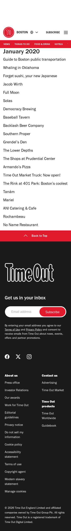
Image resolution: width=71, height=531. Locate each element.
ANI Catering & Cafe (19, 209)
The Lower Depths (18, 151)
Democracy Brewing (19, 110)
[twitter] (18, 356)
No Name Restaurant (20, 225)
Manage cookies (15, 491)
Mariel (8, 201)
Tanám (9, 192)
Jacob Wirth (13, 85)
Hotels (59, 44)
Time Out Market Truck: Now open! (31, 176)
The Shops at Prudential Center (29, 159)
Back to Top (39, 236)
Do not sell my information (14, 435)
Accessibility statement (13, 455)
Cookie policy (13, 445)
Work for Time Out (17, 405)
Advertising (49, 383)
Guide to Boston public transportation (34, 60)
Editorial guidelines (12, 415)
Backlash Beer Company (23, 126)
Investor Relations (16, 390)
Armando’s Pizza (17, 168)
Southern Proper (16, 134)
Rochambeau (14, 217)
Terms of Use (12, 330)
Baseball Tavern (16, 118)
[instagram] (29, 356)
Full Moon (11, 93)
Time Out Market (53, 390)
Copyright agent (15, 472)
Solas (7, 101)
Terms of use (13, 464)
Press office (12, 383)
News (7, 44)
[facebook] (7, 356)
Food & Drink (42, 44)
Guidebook (49, 426)
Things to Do (22, 44)
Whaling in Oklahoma (21, 68)
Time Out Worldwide (49, 416)
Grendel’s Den (15, 143)
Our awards (12, 398)
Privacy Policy (34, 330)
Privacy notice (14, 425)
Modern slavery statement (15, 482)
